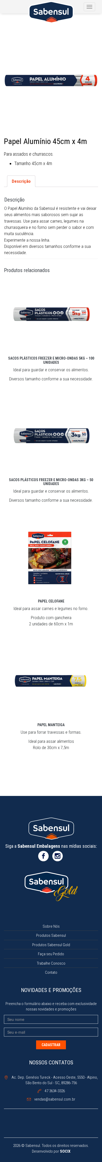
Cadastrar (51, 1045)
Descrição (21, 181)
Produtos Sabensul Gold (51, 945)
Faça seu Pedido (51, 954)
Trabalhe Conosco (51, 963)
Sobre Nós (51, 926)
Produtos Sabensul (51, 935)
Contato (51, 972)
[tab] (21, 181)
